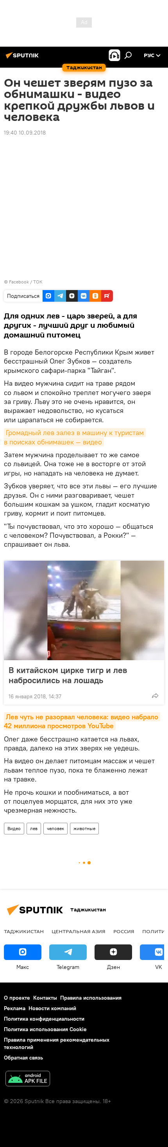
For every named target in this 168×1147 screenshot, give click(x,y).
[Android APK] (27, 1079)
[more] (155, 695)
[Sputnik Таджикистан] (23, 58)
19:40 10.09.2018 (25, 132)
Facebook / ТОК (26, 282)
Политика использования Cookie (45, 1029)
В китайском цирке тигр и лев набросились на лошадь (68, 675)
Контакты (45, 997)
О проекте (17, 997)
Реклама (14, 1008)
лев (34, 828)
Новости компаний (52, 1008)
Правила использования (91, 997)
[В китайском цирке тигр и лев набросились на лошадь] (84, 610)
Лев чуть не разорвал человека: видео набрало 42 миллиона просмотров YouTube (82, 721)
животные (84, 828)
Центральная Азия (78, 931)
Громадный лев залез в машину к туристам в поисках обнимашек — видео (75, 437)
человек (55, 828)
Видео (14, 828)
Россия (123, 931)
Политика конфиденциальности (44, 1018)
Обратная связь (23, 1057)
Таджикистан (24, 931)
